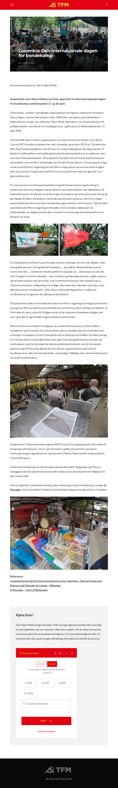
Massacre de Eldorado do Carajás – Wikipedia (35, 585)
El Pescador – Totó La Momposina (29, 590)
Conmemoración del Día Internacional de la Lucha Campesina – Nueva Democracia (56, 580)
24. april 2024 (27, 63)
